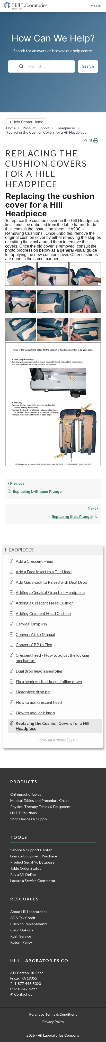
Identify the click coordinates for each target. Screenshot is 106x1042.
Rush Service (20, 936)
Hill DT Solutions (23, 813)
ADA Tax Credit (23, 918)
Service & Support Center (31, 850)
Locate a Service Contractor (32, 880)
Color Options (21, 930)
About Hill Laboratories (28, 911)
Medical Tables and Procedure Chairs (39, 800)
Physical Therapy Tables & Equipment (40, 806)
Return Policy (21, 942)
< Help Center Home (26, 122)
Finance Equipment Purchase (33, 856)
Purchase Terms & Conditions (53, 1014)
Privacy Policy (53, 1021)
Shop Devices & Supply (28, 819)
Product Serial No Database (32, 862)
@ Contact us (21, 994)
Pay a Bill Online (23, 874)
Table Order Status (25, 868)
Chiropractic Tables (25, 794)
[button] (53, 550)
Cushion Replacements (29, 924)
